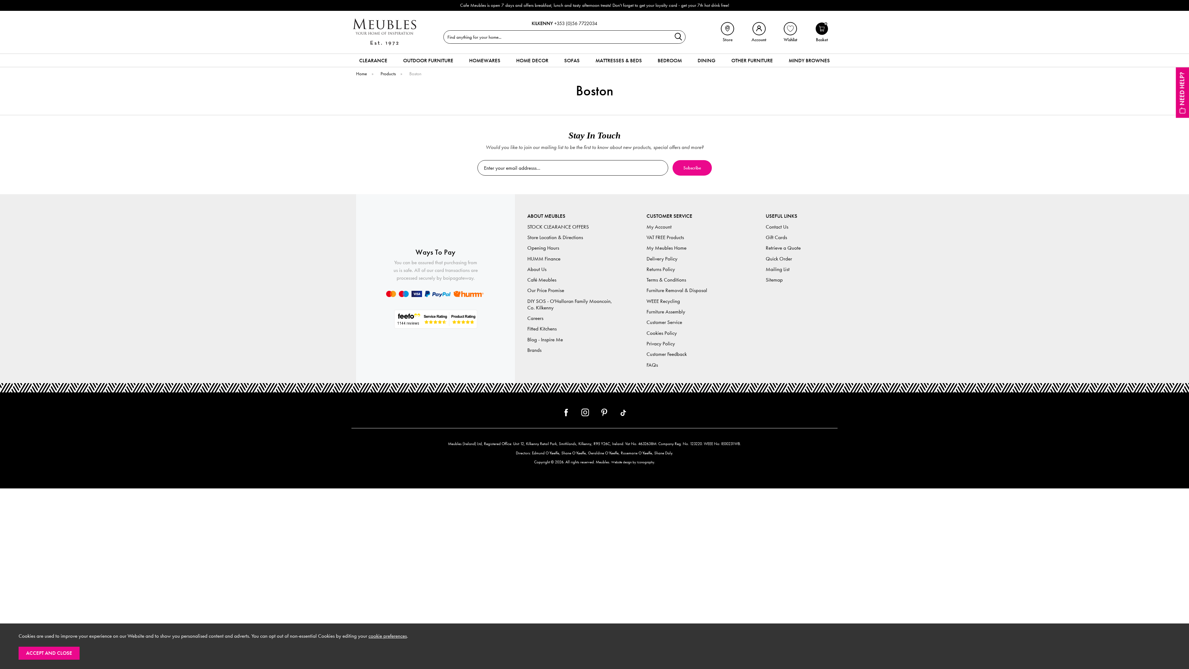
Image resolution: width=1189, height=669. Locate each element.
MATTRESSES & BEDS (618, 60)
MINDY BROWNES (809, 60)
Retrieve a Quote (783, 248)
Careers (535, 318)
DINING (707, 60)
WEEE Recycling (663, 301)
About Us (537, 269)
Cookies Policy (662, 333)
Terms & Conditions (666, 280)
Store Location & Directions (555, 237)
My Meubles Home (666, 248)
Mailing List (778, 269)
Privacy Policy (661, 343)
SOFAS (572, 60)
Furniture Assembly (666, 311)
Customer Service (664, 322)
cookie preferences (387, 636)
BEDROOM (670, 60)
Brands (534, 350)
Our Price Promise (545, 290)
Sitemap (774, 280)
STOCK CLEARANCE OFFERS (558, 227)
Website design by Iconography (632, 462)
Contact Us (777, 227)
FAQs (652, 365)
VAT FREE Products (665, 237)
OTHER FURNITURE (752, 60)
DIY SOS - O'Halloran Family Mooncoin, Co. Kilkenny (569, 304)
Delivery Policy (662, 259)
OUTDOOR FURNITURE (428, 60)
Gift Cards (776, 237)
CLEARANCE (373, 60)
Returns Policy (661, 269)
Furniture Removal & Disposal (677, 290)
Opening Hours (543, 248)
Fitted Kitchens (542, 329)
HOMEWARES (484, 60)
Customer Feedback (667, 354)
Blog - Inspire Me (545, 339)
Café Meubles (541, 280)
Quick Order (779, 259)
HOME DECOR (532, 60)
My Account (659, 227)
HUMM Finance (543, 259)
